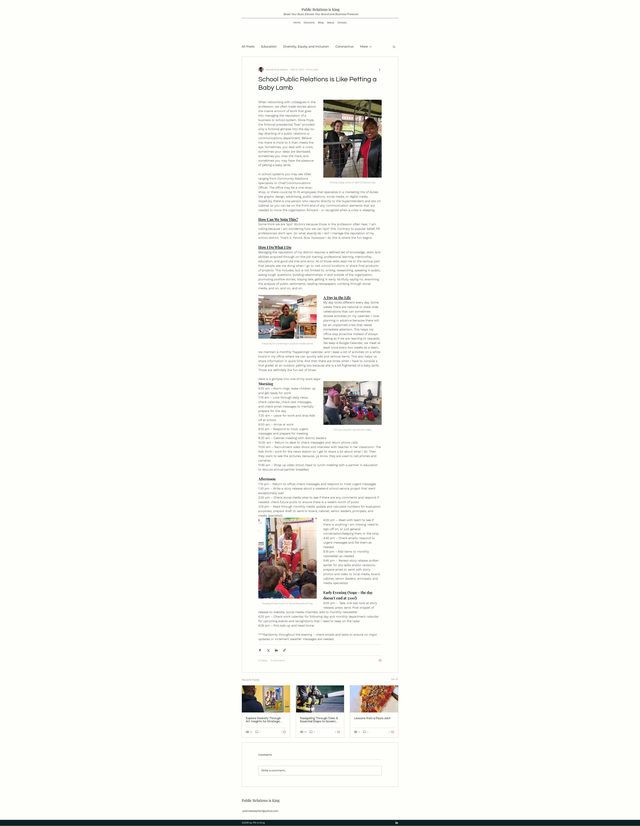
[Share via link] (284, 650)
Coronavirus (345, 46)
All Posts (248, 46)
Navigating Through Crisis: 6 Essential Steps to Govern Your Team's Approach (319, 720)
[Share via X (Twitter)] (268, 650)
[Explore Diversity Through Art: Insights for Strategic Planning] (266, 698)
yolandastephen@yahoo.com (260, 810)
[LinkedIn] (396, 822)
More (364, 46)
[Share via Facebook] (260, 650)
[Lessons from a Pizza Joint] (374, 698)
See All (394, 679)
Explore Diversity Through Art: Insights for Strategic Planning (263, 720)
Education (268, 46)
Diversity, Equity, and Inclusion (306, 46)
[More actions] (380, 70)
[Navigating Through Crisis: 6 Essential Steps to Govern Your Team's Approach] (320, 698)
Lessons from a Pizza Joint (372, 718)
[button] (394, 46)
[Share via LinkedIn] (276, 650)
